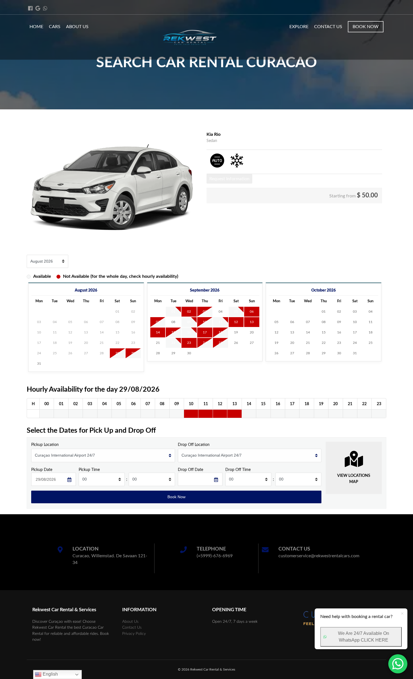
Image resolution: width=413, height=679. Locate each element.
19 (236, 332)
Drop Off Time (238, 470)
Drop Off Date (190, 470)
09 (189, 322)
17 (205, 332)
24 (205, 342)
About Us (77, 26)
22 (173, 342)
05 (236, 311)
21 (158, 342)
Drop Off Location (194, 445)
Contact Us (328, 26)
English (50, 674)
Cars (54, 26)
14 (158, 332)
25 (221, 342)
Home (36, 26)
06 (252, 311)
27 (252, 342)
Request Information (229, 179)
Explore (298, 26)
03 (205, 311)
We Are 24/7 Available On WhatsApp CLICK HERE (363, 636)
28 (158, 353)
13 (252, 322)
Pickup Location (45, 445)
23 (189, 342)
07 (158, 322)
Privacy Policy (134, 633)
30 (133, 353)
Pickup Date (41, 470)
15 (173, 332)
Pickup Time (89, 470)
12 (236, 322)
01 (173, 311)
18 (221, 332)
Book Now (366, 26)
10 (205, 322)
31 (39, 363)
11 (221, 322)
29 (117, 353)
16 (189, 332)
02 (189, 311)
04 (221, 311)
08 (173, 322)
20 (252, 332)
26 (236, 342)
